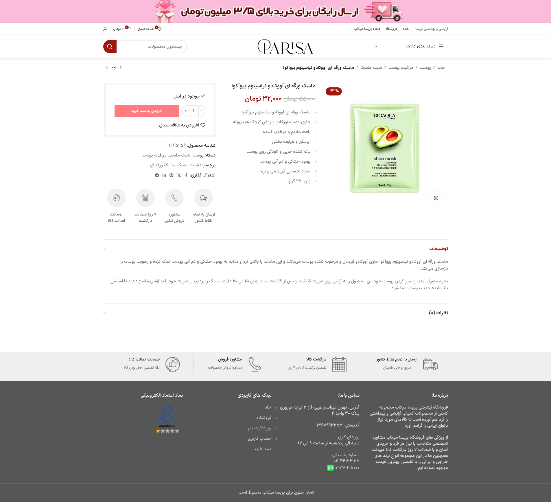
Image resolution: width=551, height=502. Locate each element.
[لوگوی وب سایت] (284, 46)
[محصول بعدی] (106, 67)
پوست (425, 68)
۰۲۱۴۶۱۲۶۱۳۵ (347, 461)
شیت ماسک (371, 68)
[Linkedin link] (164, 176)
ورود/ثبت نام (259, 428)
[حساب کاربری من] (105, 29)
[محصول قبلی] (120, 67)
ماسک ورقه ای (162, 165)
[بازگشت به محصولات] (113, 67)
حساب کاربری (259, 438)
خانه (441, 68)
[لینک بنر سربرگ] (275, 11)
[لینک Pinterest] (171, 176)
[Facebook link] (186, 176)
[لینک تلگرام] (157, 176)
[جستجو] (110, 46)
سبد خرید (262, 449)
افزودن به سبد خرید (146, 111)
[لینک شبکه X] (179, 176)
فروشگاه (264, 418)
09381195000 (347, 468)
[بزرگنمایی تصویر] (436, 198)
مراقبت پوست (400, 68)
